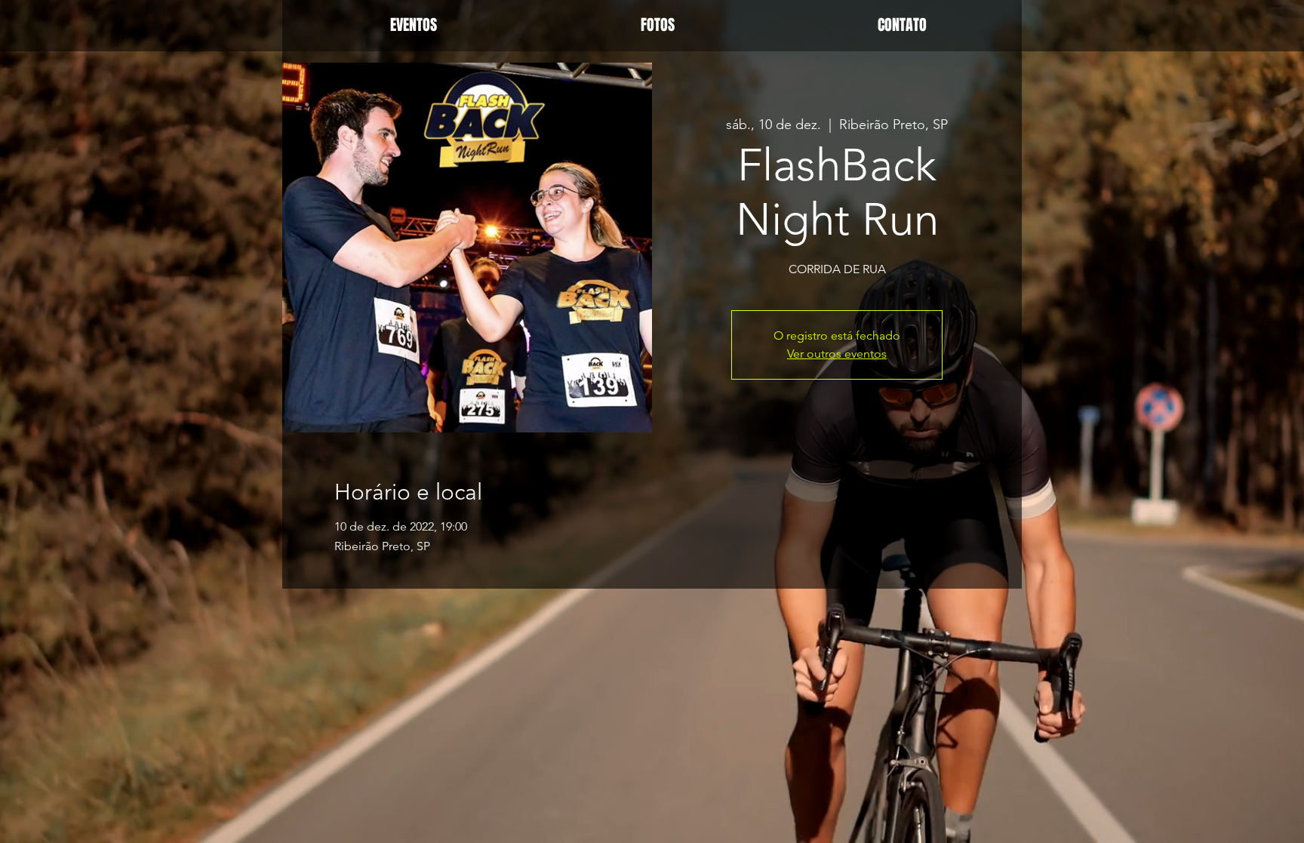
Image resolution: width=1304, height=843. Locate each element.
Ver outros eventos (837, 353)
